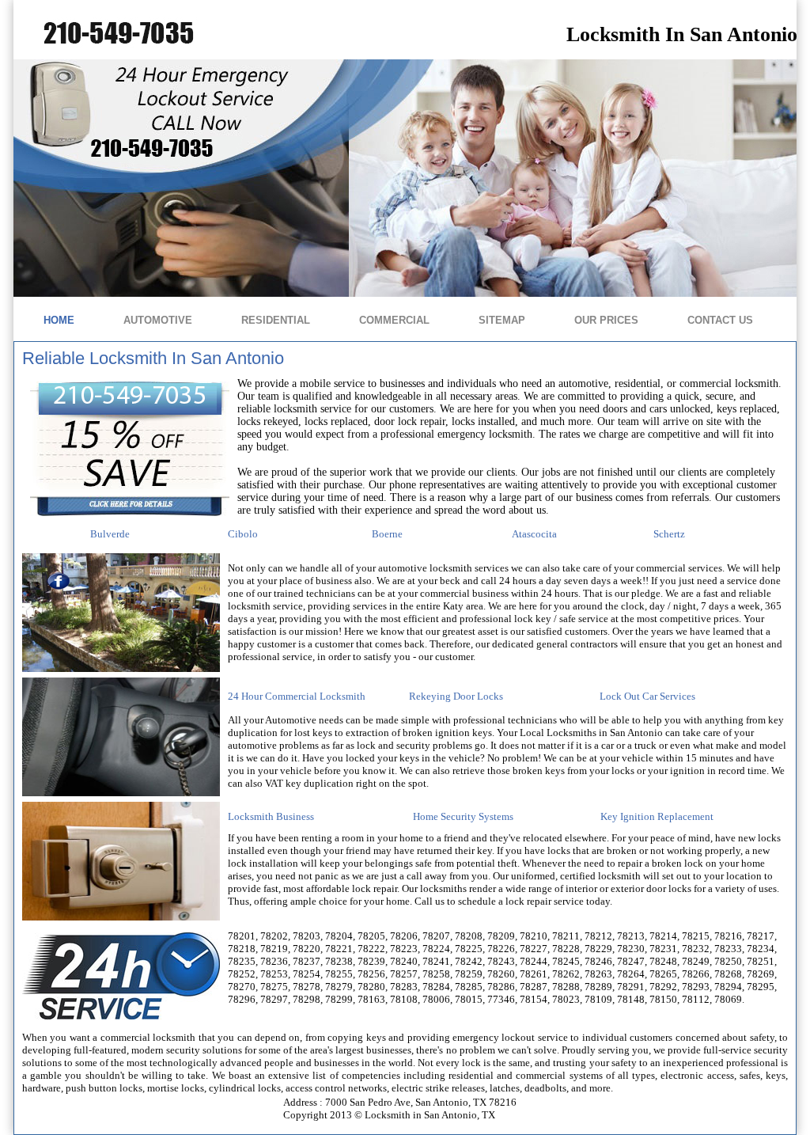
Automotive (157, 320)
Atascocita (534, 534)
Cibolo (243, 534)
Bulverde (110, 534)
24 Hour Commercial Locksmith (296, 696)
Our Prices (606, 320)
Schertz (669, 534)
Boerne (387, 534)
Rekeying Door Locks (456, 696)
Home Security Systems (463, 816)
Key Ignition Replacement (656, 816)
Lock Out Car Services (647, 696)
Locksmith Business (271, 816)
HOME (59, 320)
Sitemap (502, 320)
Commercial (394, 320)
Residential (275, 320)
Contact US (720, 320)
